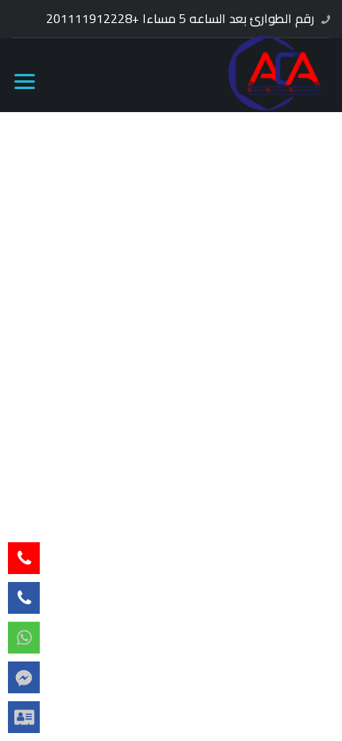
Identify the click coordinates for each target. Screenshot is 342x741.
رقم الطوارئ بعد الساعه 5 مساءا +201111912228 (180, 18)
